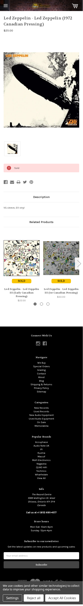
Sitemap (41, 391)
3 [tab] (47, 304)
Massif (41, 456)
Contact (41, 373)
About (41, 377)
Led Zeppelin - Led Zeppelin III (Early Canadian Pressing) (21, 292)
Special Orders (41, 366)
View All (41, 478)
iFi (41, 449)
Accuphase (41, 442)
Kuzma (41, 453)
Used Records (41, 411)
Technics (41, 471)
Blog (41, 380)
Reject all (33, 598)
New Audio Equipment (41, 415)
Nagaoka (41, 463)
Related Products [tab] (41, 222)
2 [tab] (41, 304)
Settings (12, 598)
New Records (41, 407)
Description (41, 197)
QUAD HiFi (41, 467)
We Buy (41, 362)
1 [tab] (35, 304)
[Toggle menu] (5, 5)
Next (79, 263)
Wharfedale (41, 474)
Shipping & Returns (41, 384)
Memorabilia (41, 426)
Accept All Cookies (62, 598)
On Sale (41, 422)
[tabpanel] (21, 266)
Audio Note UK (41, 445)
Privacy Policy (41, 388)
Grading (41, 370)
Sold (21, 281)
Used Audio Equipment (41, 418)
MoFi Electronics (41, 460)
